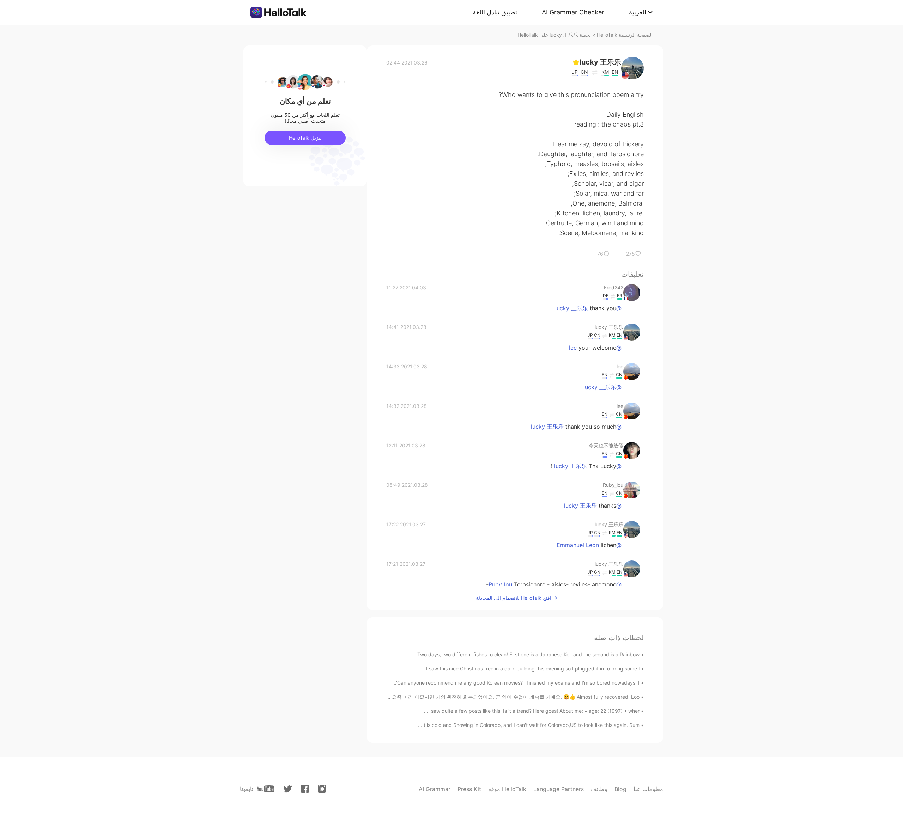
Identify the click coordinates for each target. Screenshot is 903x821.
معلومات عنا (648, 788)
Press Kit (469, 788)
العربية (637, 12)
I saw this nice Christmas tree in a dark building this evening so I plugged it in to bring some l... (531, 669)
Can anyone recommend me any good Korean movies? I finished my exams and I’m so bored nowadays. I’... (516, 683)
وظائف (599, 788)
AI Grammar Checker (573, 12)
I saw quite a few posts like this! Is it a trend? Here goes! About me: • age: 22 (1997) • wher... (532, 711)
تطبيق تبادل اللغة (495, 12)
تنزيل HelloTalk (305, 138)
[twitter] (287, 789)
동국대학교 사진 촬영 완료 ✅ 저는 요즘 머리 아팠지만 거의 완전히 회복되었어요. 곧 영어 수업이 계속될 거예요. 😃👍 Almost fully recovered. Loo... (474, 697)
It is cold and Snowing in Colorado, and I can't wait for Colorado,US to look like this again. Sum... (529, 725)
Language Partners (558, 788)
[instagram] (322, 789)
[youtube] (265, 788)
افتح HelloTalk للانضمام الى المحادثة (513, 598)
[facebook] (305, 789)
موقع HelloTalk (507, 788)
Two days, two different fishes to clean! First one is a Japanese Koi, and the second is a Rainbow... (526, 654)
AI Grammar (434, 788)
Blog (620, 788)
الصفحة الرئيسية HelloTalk (625, 35)
